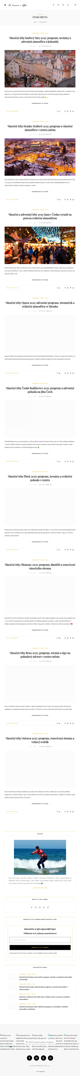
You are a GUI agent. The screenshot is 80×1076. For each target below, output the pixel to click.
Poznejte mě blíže (40, 888)
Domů (35, 22)
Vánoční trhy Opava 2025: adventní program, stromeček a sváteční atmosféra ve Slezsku (40, 304)
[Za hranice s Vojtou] (17, 5)
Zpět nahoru (40, 1071)
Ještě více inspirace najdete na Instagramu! (41, 1042)
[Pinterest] (70, 111)
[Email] (73, 111)
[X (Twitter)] (43, 1058)
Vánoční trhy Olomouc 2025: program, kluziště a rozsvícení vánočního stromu (40, 566)
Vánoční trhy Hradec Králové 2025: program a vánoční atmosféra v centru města (40, 128)
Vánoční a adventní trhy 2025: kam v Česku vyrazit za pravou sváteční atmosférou (40, 216)
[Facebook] (65, 111)
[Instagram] (36, 1058)
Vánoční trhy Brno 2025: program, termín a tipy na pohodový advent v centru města (40, 654)
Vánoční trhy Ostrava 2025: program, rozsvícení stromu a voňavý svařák (40, 740)
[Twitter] (67, 111)
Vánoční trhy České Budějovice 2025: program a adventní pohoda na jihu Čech (40, 390)
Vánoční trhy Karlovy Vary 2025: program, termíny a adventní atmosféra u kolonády (40, 39)
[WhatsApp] (50, 1058)
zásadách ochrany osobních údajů (47, 953)
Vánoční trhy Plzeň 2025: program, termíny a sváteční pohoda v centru (40, 478)
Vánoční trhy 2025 (40, 33)
